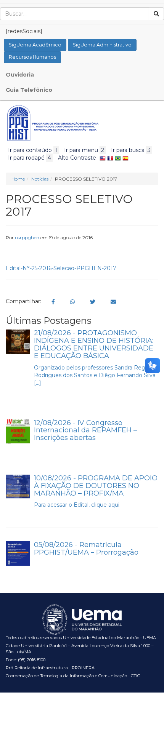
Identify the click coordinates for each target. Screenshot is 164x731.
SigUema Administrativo (102, 45)
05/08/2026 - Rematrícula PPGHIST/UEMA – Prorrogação (86, 549)
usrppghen (27, 237)
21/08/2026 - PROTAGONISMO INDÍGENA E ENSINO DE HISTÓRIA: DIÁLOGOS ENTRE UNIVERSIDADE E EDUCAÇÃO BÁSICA (93, 344)
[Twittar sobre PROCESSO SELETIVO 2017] (92, 301)
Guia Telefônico (29, 89)
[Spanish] (125, 157)
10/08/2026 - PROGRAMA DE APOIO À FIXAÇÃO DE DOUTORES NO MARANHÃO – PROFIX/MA (96, 485)
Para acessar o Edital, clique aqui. (77, 504)
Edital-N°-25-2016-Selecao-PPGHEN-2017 (61, 268)
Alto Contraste (77, 157)
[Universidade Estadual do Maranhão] (53, 123)
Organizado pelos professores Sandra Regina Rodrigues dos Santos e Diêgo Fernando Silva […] (95, 375)
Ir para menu (84, 150)
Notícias (39, 179)
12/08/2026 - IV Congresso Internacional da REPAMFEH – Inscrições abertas (85, 430)
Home (18, 179)
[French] (110, 157)
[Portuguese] (118, 157)
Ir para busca (131, 150)
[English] (103, 157)
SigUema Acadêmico (35, 45)
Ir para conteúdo (32, 150)
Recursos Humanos (32, 57)
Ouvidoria (20, 74)
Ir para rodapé (29, 157)
